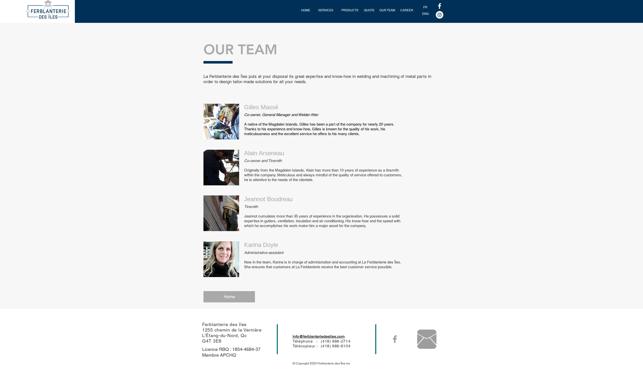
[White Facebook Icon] (439, 6)
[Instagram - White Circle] (439, 15)
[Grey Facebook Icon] (395, 339)
